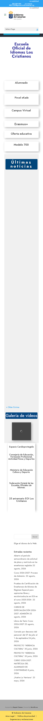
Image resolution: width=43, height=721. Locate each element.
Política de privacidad (26, 716)
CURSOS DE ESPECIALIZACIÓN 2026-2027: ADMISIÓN (19, 280)
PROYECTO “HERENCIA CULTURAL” (16, 359)
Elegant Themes (18, 707)
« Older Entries (12, 407)
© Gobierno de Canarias (21, 713)
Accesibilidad (34, 1)
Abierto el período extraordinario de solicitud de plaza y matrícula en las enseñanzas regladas (20, 183)
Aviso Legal (9, 716)
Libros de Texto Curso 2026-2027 (21, 307)
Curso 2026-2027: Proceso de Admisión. (21, 211)
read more (13, 196)
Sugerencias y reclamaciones (21, 719)
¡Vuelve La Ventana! (23, 677)
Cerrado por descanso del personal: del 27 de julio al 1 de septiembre (21, 332)
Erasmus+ (21, 124)
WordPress (34, 707)
